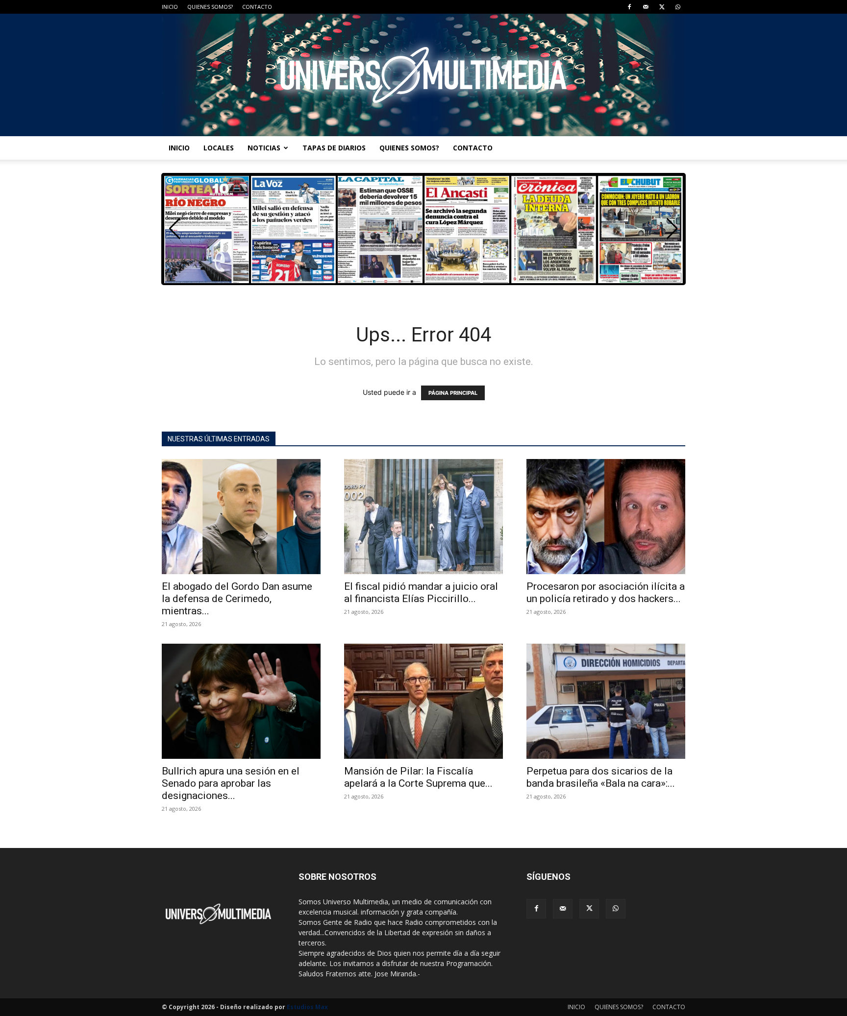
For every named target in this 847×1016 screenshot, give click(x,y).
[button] (672, 229)
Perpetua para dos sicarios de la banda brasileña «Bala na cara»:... (600, 777)
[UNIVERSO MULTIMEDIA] (423, 75)
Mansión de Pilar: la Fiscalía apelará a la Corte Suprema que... (418, 777)
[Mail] (645, 7)
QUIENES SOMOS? (210, 6)
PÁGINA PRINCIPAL (452, 392)
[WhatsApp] (678, 7)
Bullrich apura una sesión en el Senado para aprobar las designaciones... (230, 783)
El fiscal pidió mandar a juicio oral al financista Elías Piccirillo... (421, 593)
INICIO (170, 6)
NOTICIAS (264, 147)
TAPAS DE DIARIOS (334, 147)
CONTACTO (257, 6)
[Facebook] (629, 7)
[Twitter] (661, 7)
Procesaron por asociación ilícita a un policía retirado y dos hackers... (605, 593)
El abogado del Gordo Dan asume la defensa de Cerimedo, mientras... (237, 599)
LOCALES (218, 147)
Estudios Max (307, 1007)
